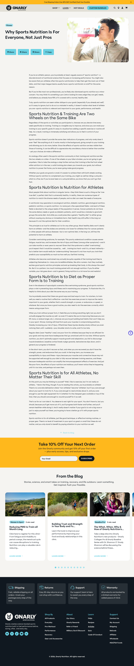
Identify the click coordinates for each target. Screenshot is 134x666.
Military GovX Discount (75, 630)
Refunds (113, 630)
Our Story (70, 618)
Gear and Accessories (53, 638)
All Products (50, 618)
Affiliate (113, 634)
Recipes (91, 622)
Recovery (48, 634)
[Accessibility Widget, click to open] (130, 333)
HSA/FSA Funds (116, 642)
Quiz (90, 630)
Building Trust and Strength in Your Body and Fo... (67, 525)
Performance (50, 630)
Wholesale (114, 638)
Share (11, 52)
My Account (115, 622)
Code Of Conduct (95, 634)
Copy (49, 52)
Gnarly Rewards (72, 622)
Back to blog (68, 432)
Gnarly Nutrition (62, 656)
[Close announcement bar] (131, 2)
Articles (91, 626)
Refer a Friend (72, 626)
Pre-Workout (50, 626)
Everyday (48, 622)
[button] (56, 7)
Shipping (113, 626)
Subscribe (86, 458)
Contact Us (114, 618)
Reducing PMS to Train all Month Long (23, 528)
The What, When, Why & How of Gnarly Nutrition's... (109, 528)
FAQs (90, 618)
